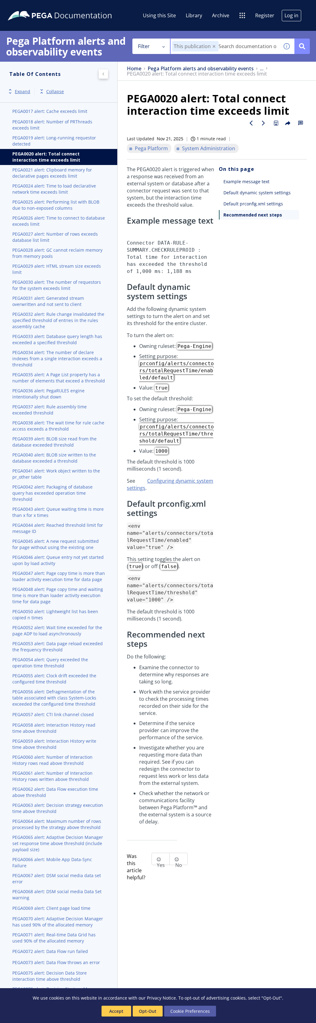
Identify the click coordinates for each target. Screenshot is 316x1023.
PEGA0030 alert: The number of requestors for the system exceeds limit (56, 285)
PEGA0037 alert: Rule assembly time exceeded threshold (49, 410)
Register (264, 15)
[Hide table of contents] (103, 74)
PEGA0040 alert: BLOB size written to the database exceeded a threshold (54, 458)
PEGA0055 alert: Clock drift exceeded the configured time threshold (54, 679)
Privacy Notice (161, 998)
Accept (116, 1011)
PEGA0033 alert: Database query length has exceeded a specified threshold (57, 339)
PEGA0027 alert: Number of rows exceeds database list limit (55, 237)
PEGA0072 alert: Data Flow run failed (50, 951)
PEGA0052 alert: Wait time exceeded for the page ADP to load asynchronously (57, 631)
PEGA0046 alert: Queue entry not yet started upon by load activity (58, 560)
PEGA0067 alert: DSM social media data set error (56, 878)
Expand (22, 91)
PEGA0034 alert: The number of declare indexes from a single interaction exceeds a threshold (57, 358)
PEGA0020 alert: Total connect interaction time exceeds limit (46, 157)
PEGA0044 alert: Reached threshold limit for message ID (57, 528)
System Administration (208, 148)
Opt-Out (147, 1011)
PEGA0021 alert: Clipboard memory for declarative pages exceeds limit (52, 173)
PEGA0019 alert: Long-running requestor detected (54, 141)
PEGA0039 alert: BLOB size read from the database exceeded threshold (54, 442)
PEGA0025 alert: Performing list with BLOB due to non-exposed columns (55, 205)
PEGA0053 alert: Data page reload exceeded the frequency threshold (57, 647)
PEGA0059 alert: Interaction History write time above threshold (54, 744)
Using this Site (159, 15)
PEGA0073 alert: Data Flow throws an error (56, 962)
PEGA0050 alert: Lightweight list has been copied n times (55, 614)
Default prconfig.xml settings (253, 204)
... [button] (262, 68)
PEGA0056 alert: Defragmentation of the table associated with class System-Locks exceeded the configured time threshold (54, 698)
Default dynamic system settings (257, 193)
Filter (144, 46)
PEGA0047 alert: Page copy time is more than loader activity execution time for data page (58, 576)
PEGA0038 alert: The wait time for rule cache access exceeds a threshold (58, 426)
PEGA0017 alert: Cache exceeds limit (49, 111)
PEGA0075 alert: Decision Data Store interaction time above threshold (49, 976)
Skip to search (74, 7)
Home (134, 68)
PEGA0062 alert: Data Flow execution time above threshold (55, 792)
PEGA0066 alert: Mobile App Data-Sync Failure (52, 862)
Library (194, 15)
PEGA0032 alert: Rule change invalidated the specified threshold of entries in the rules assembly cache (58, 320)
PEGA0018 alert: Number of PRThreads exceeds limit (52, 125)
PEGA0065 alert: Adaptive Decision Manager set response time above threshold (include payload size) (57, 843)
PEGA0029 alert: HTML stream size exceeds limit (56, 269)
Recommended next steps (252, 215)
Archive (220, 15)
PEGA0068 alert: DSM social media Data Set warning (57, 895)
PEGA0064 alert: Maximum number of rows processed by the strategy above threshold (56, 824)
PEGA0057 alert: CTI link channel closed (53, 714)
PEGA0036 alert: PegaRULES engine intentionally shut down (48, 394)
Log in (291, 15)
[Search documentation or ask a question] (302, 46)
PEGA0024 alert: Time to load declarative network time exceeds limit (54, 189)
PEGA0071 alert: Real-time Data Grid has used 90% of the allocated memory (54, 938)
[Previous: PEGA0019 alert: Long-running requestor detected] (251, 123)
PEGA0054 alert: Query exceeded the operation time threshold (50, 663)
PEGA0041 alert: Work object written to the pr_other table (56, 474)
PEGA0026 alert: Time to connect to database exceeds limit (58, 221)
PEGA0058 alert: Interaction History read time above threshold (53, 728)
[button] (214, 46)
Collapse (55, 91)
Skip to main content (27, 7)
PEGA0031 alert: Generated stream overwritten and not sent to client (48, 301)
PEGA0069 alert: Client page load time (51, 908)
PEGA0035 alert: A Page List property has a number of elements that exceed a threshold (58, 378)
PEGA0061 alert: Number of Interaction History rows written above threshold (52, 776)
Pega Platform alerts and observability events (201, 68)
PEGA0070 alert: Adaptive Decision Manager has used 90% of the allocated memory (57, 922)
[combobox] (225, 46)
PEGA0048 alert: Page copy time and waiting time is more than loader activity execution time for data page (57, 595)
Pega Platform (151, 148)
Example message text (246, 181)
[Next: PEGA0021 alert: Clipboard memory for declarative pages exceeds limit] (263, 123)
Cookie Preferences (190, 1011)
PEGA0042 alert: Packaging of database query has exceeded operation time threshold (52, 493)
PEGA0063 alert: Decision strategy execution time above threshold (57, 808)
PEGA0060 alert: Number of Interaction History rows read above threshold (52, 760)
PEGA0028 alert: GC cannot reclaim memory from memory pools (57, 253)
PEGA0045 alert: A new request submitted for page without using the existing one (55, 544)
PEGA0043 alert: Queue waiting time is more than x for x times (58, 512)
